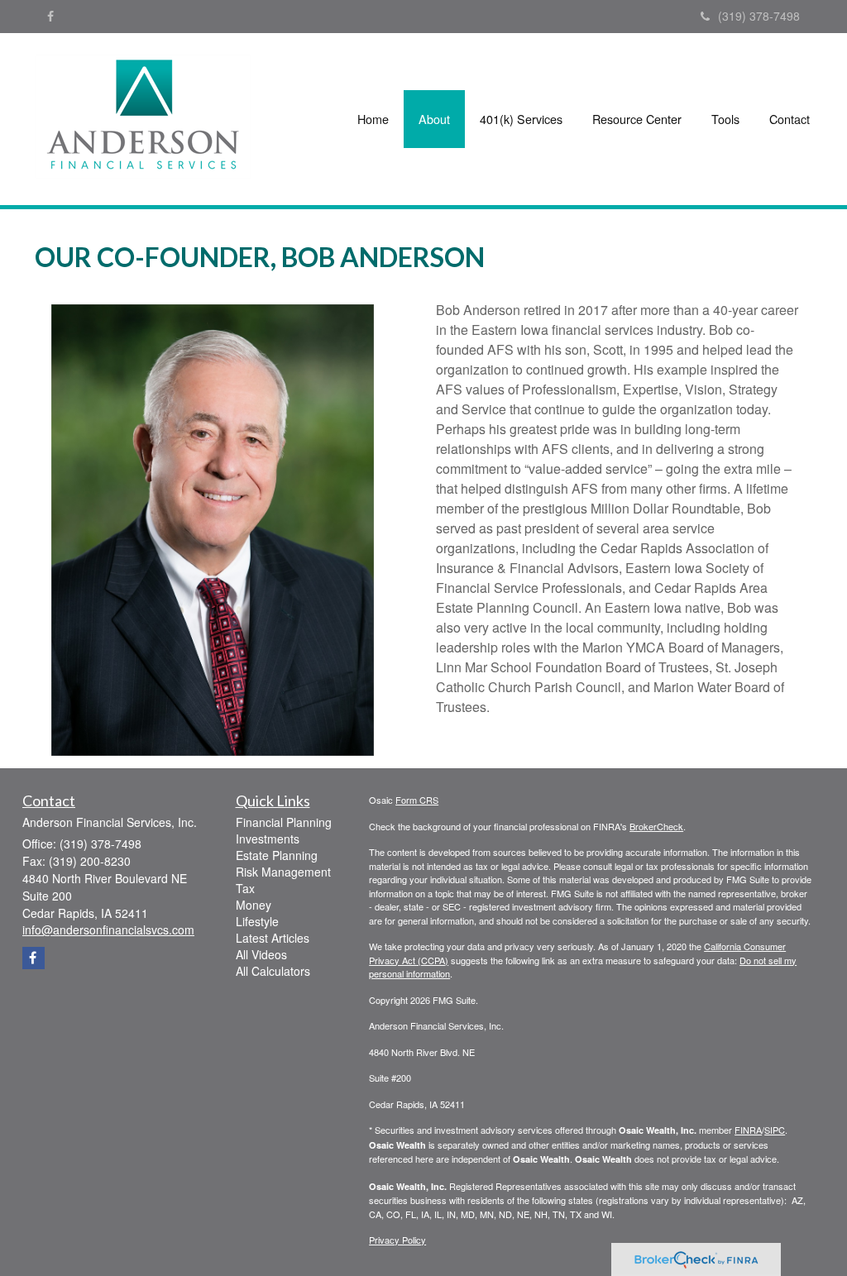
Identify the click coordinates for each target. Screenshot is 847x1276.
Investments (267, 838)
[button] (434, 119)
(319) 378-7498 (759, 15)
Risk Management (283, 871)
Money (253, 904)
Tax (245, 888)
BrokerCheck (656, 826)
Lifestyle (257, 921)
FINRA (748, 1129)
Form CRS (416, 799)
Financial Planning (284, 822)
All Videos (261, 954)
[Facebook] (50, 15)
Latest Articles (272, 938)
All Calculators (273, 971)
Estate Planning (277, 855)
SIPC (774, 1129)
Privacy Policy (397, 1239)
